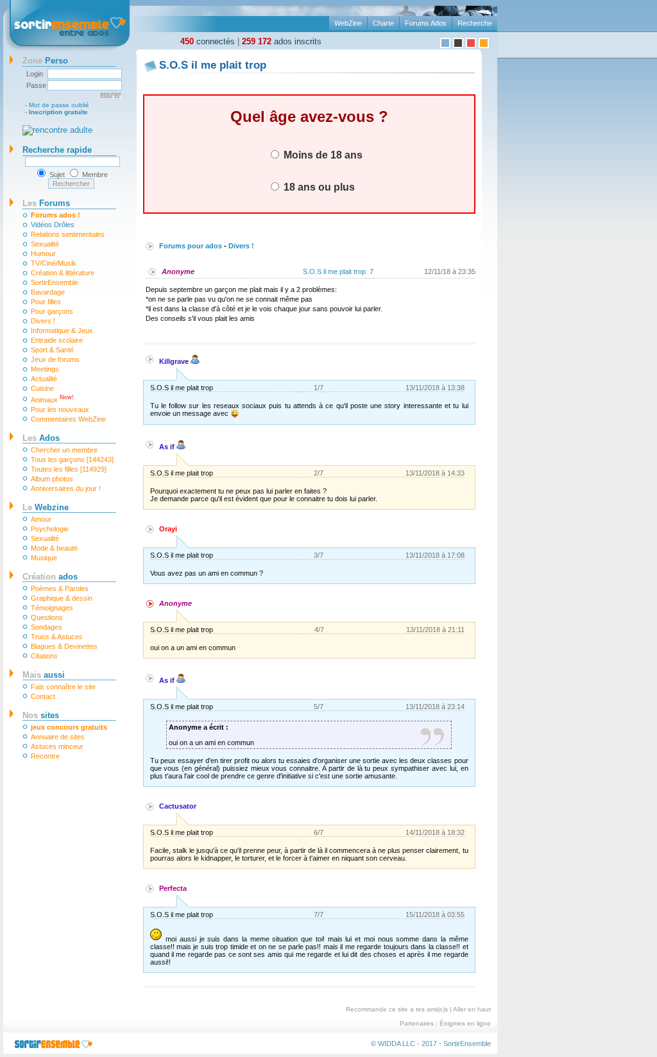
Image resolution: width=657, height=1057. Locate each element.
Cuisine (42, 388)
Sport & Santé (52, 350)
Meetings (45, 369)
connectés (207, 41)
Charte (383, 23)
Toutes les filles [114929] (69, 469)
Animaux (52, 399)
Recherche (474, 23)
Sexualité (45, 244)
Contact (43, 696)
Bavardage (48, 292)
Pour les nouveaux (60, 409)
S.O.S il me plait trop (334, 271)
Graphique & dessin (61, 598)
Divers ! (43, 321)
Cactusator (177, 806)
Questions (47, 617)
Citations (44, 656)
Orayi (168, 529)
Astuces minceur (57, 746)
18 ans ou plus (318, 187)
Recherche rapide (57, 150)
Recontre (45, 756)
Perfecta (173, 888)
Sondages (46, 627)
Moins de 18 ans (322, 155)
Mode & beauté (54, 548)
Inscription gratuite (58, 112)
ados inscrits (281, 41)
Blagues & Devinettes (64, 646)
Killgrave (175, 361)
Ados (41, 438)
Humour (43, 253)
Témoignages (52, 608)
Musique (44, 558)
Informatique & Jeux (62, 330)
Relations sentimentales (68, 234)
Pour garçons (52, 311)
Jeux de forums (55, 359)
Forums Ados (426, 23)
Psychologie (50, 529)
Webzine (45, 507)
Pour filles (46, 301)
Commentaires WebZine (68, 419)
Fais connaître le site (63, 687)
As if (167, 447)
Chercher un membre (64, 450)
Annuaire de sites (58, 737)
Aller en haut (472, 1009)
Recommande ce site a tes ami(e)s (397, 1009)
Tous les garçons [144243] (72, 459)
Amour (41, 519)
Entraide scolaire (57, 340)
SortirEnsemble (54, 282)
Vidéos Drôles (52, 224)
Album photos (52, 479)
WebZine (348, 23)
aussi (43, 675)
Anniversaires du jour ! (66, 488)
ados (50, 576)
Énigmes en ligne (465, 1023)
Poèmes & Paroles (60, 588)
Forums (46, 203)
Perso (45, 60)
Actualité (44, 378)
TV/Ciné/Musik (53, 263)
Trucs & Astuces (57, 636)
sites (40, 715)
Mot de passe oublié (59, 104)
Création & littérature (62, 273)
